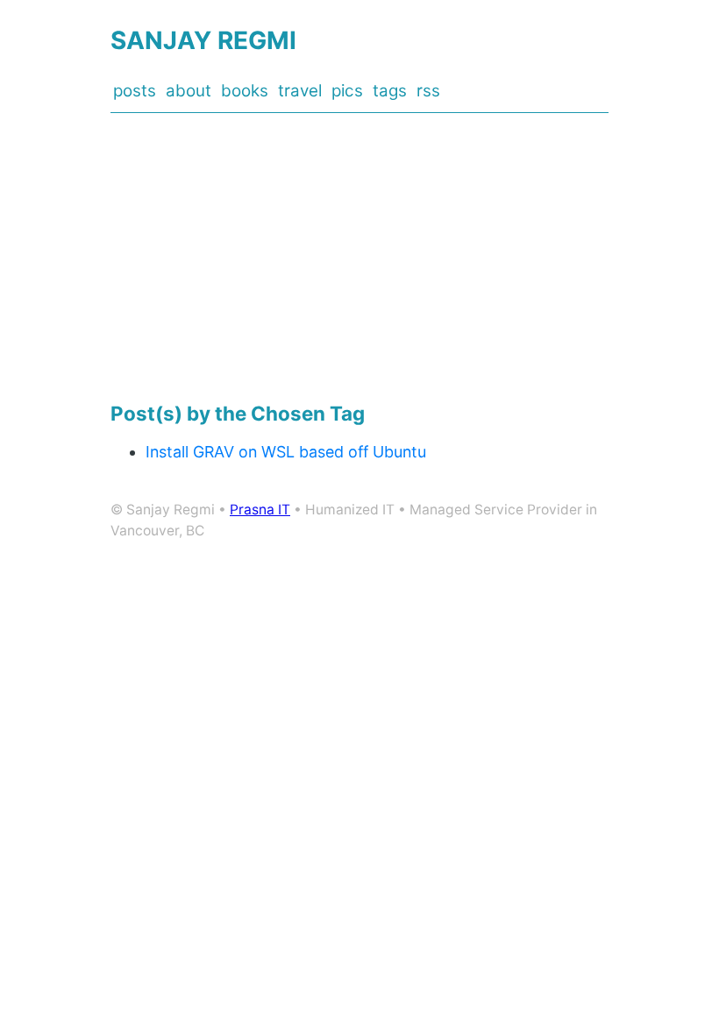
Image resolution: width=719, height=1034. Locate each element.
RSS (428, 91)
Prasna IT (260, 509)
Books (244, 91)
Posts (134, 91)
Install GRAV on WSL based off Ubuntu (286, 452)
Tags (390, 91)
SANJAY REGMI (203, 40)
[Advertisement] (359, 257)
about (188, 91)
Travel (300, 91)
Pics (347, 91)
